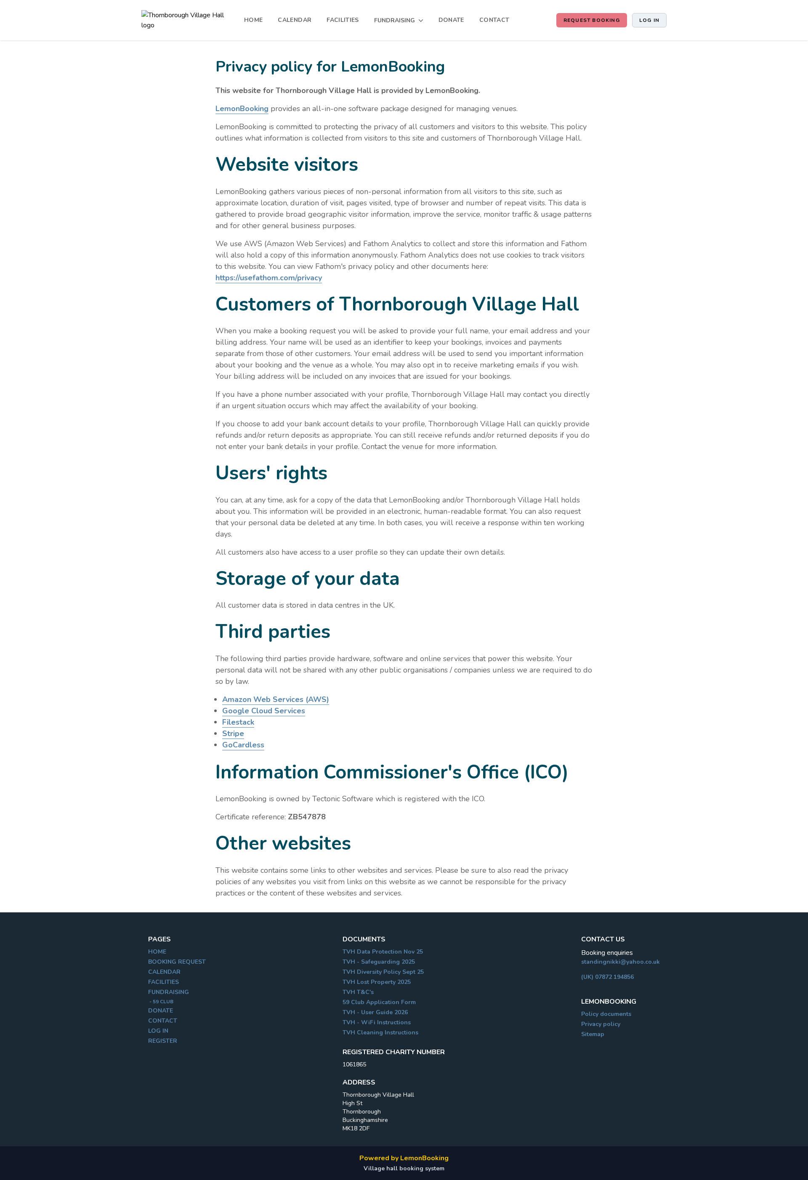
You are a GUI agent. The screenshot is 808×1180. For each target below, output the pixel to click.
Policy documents (606, 1014)
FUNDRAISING (168, 992)
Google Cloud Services (263, 711)
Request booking (591, 20)
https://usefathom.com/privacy (268, 278)
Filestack (238, 722)
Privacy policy (600, 1024)
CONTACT (494, 20)
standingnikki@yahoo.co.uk (620, 962)
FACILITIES (343, 20)
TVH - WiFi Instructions (377, 1022)
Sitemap (592, 1034)
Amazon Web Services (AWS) (275, 699)
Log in (649, 20)
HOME (253, 20)
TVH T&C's (358, 992)
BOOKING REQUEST (177, 962)
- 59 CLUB (160, 1001)
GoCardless (243, 745)
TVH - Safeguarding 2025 (379, 962)
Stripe (233, 733)
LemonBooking (241, 109)
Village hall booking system (404, 1168)
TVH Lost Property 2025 (377, 982)
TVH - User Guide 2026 (375, 1012)
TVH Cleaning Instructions (380, 1032)
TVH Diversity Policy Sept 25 (383, 972)
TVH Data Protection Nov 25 (383, 952)
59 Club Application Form (379, 1002)
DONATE (451, 20)
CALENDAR (294, 20)
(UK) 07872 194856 (607, 977)
